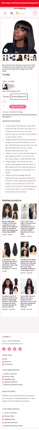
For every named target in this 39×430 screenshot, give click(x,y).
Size (4, 91)
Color (4, 81)
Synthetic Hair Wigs (16, 112)
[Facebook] (9, 349)
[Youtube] (14, 349)
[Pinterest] (20, 349)
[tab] (19, 117)
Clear (4, 101)
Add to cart (17, 107)
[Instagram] (3, 349)
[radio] (5, 86)
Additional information (11, 121)
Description (6, 117)
